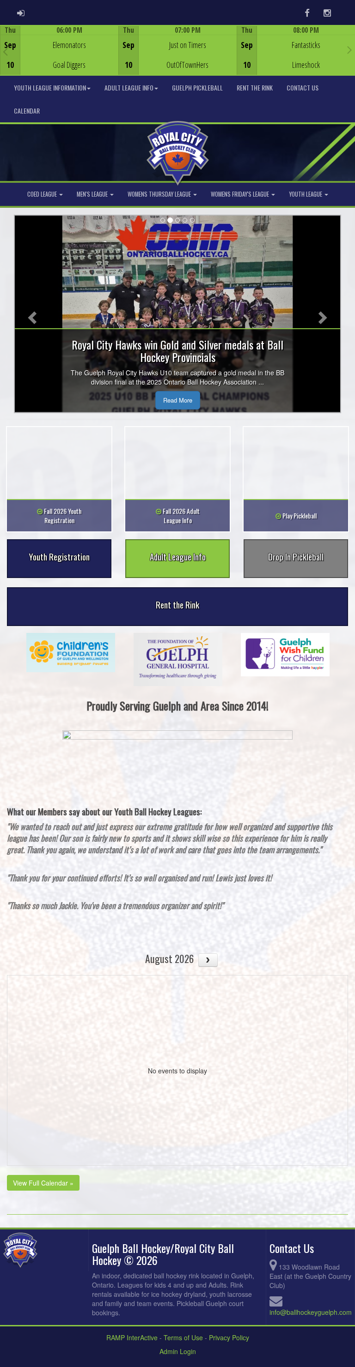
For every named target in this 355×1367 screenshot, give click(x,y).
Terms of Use (183, 1337)
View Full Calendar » (43, 1182)
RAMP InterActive (132, 1337)
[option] (59, 50)
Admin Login (177, 1351)
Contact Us (302, 87)
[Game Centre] (59, 57)
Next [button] (349, 49)
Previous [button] (5, 51)
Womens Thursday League (160, 194)
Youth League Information (50, 87)
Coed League (42, 194)
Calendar (27, 110)
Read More (177, 400)
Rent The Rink (255, 87)
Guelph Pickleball (197, 87)
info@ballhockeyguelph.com (310, 1312)
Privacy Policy (229, 1337)
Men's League (93, 194)
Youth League (306, 194)
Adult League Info (128, 87)
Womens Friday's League (240, 194)
